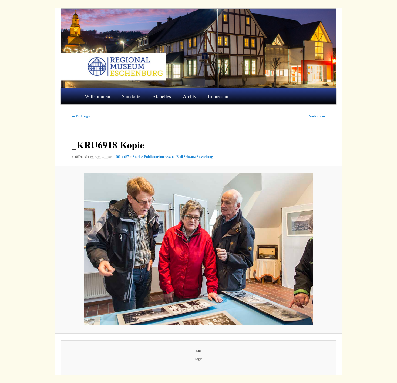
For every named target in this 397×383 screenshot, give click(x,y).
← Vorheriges (81, 116)
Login (198, 359)
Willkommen (97, 96)
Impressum (219, 96)
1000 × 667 (121, 156)
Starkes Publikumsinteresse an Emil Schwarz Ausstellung (173, 156)
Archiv (189, 96)
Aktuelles (161, 96)
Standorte (131, 96)
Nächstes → (317, 116)
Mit (198, 351)
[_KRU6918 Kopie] (198, 249)
